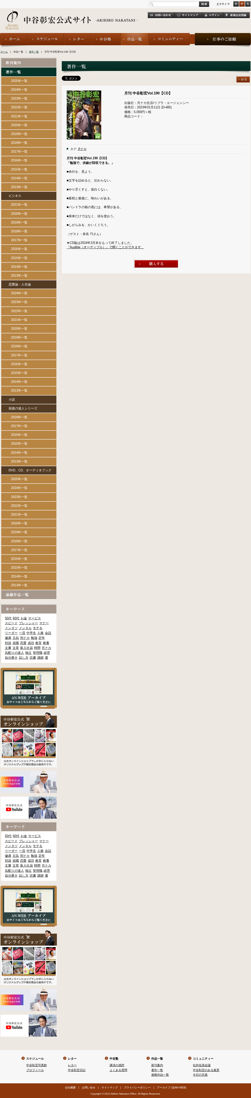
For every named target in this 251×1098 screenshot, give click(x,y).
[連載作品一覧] (28, 592)
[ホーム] (13, 35)
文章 (16, 648)
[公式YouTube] (28, 799)
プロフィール (35, 1070)
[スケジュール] (45, 35)
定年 (41, 638)
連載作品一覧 (160, 1074)
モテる (37, 628)
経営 (47, 653)
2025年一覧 (19, 81)
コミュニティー (203, 1058)
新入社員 (26, 648)
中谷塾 (114, 1058)
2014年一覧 (19, 178)
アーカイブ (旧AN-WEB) (171, 1087)
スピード (11, 623)
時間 (37, 648)
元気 (16, 638)
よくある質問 (118, 1070)
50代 (8, 618)
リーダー (11, 633)
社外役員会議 (202, 1065)
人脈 (40, 633)
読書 (33, 657)
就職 (16, 643)
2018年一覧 (19, 143)
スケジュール (35, 1058)
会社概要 (70, 1087)
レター (72, 1058)
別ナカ (25, 638)
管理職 (37, 653)
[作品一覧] (135, 35)
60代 (16, 618)
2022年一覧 (19, 107)
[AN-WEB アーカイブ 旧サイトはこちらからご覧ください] (28, 670)
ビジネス (15, 196)
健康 (8, 638)
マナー (44, 623)
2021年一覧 (19, 116)
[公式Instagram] (28, 773)
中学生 (31, 633)
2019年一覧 (19, 134)
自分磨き (11, 657)
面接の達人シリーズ (23, 408)
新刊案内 (157, 1065)
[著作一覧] (28, 69)
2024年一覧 (19, 89)
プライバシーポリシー (137, 1087)
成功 (31, 643)
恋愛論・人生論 (20, 284)
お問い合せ (88, 1087)
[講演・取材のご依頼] (222, 35)
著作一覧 (34, 51)
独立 (28, 653)
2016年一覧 (19, 160)
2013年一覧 (19, 187)
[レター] (77, 35)
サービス (34, 618)
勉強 (34, 638)
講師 (40, 657)
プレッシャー (28, 623)
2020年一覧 (19, 125)
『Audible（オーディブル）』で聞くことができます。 (105, 247)
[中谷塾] (106, 35)
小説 (12, 399)
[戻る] (243, 78)
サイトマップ (109, 1087)
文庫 (8, 648)
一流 (22, 633)
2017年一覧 (19, 151)
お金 (24, 618)
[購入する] (156, 261)
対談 (8, 643)
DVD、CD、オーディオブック (30, 470)
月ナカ (82, 148)
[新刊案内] (28, 60)
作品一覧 (157, 1058)
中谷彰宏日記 (77, 1070)
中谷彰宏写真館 (36, 1065)
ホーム (4, 51)
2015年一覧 (19, 169)
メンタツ (11, 628)
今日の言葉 (200, 1074)
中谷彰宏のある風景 (206, 1070)
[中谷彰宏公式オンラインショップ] (28, 714)
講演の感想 (117, 1065)
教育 (38, 643)
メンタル (25, 628)
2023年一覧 (19, 98)
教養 (46, 643)
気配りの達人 (14, 653)
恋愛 (23, 643)
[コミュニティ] (169, 35)
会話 (48, 633)
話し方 (23, 657)
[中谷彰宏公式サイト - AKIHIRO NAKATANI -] (72, 14)
